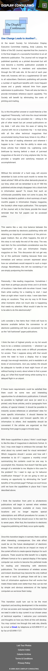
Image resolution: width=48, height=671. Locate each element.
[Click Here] (44, 5)
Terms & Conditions (24, 658)
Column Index (24, 650)
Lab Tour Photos (24, 645)
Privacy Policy (24, 663)
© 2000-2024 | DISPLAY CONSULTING (24, 669)
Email (14, 627)
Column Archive (24, 654)
